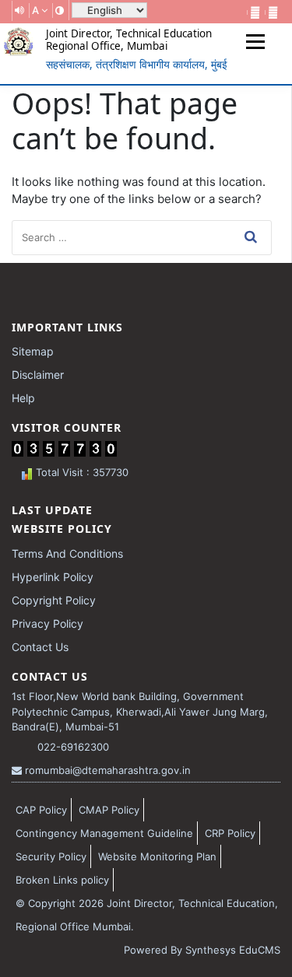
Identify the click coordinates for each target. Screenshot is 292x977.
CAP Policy (41, 810)
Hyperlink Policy (52, 576)
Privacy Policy (47, 623)
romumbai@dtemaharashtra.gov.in (106, 770)
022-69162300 (71, 747)
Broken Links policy (62, 880)
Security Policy (51, 856)
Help (23, 397)
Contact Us (40, 646)
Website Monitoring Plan (157, 856)
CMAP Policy (109, 810)
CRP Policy (230, 833)
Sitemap (33, 351)
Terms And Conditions (67, 553)
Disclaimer (38, 374)
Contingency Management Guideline (104, 833)
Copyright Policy (54, 600)
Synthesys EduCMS (232, 950)
